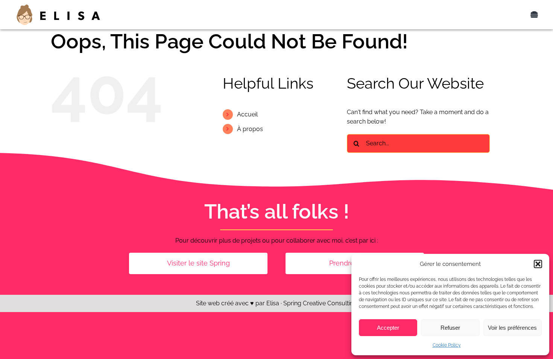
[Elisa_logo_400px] (58, 6)
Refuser (450, 327)
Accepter (388, 327)
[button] (538, 264)
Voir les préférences (512, 327)
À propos (250, 129)
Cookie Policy (447, 345)
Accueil (247, 114)
